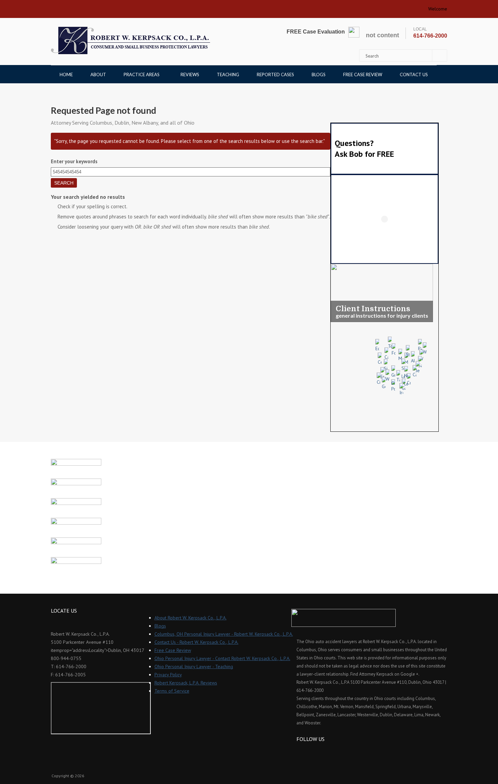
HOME (66, 74)
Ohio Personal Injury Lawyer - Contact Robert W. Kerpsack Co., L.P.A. (222, 658)
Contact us (414, 74)
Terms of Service (171, 691)
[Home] (130, 40)
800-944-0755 (66, 658)
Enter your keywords (74, 161)
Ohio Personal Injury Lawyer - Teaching (193, 666)
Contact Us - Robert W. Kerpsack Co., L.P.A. (196, 642)
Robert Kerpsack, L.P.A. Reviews (185, 683)
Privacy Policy (168, 675)
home (58, 6)
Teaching (228, 74)
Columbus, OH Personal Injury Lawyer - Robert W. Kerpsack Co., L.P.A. (223, 634)
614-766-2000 (430, 36)
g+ (319, 751)
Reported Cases (275, 74)
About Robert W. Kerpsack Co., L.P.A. (190, 618)
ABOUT (98, 74)
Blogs (319, 74)
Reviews (190, 74)
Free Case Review (362, 74)
